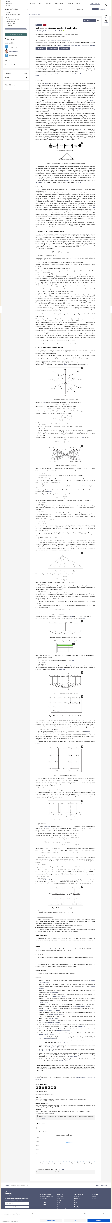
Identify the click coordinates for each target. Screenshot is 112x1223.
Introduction (9, 3)
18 (60, 168)
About (78, 3)
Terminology (9, 5)
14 (92, 110)
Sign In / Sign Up (95, 3)
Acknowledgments (10, 21)
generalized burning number (59, 73)
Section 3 (38, 182)
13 (82, 110)
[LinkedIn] (43, 1123)
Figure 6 (72, 700)
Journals (32, 3)
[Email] (37, 1123)
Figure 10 (47, 914)
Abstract (8, 1)
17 (57, 120)
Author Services (59, 3)
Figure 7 (62, 704)
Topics (40, 3)
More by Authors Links (11, 65)
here (43, 1153)
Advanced (102, 9)
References (9, 25)
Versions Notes (64, 48)
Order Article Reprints (89, 21)
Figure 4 (72, 574)
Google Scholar (54, 1027)
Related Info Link (9, 61)
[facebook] (46, 1123)
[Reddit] (52, 1123)
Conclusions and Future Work (13, 14)
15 (94, 110)
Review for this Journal (15, 31)
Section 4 (78, 182)
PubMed (57, 1045)
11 (80, 108)
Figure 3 (85, 450)
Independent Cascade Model (75, 73)
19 (45, 191)
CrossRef (46, 1017)
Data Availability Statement (12, 19)
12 (72, 110)
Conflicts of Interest (10, 23)
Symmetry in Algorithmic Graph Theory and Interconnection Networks (76, 45)
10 (79, 108)
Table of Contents (10, 85)
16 (49, 111)
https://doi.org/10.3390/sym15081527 (60, 40)
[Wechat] (49, 1123)
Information (49, 3)
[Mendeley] (55, 1123)
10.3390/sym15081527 (34, 14)
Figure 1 (82, 129)
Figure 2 (66, 369)
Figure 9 (90, 824)
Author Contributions (11, 16)
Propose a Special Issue (16, 34)
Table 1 (76, 695)
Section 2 (67, 180)
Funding (8, 17)
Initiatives (70, 3)
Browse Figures (53, 48)
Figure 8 (39, 778)
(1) (94, 252)
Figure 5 (73, 648)
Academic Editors (10, 43)
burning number (46, 73)
